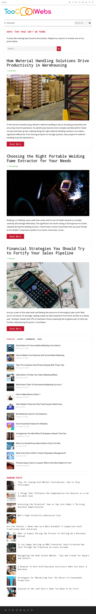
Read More (15, 144)
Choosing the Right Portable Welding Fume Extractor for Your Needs (46, 158)
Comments (30, 339)
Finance (12, 258)
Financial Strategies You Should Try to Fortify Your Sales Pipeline (46, 250)
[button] (4, 2)
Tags (39, 339)
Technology (13, 166)
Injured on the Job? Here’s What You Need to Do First (48, 588)
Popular (11, 339)
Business (12, 71)
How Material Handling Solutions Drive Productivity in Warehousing (48, 63)
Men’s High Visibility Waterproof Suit (39, 515)
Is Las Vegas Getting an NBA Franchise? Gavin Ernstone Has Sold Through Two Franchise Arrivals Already (51, 545)
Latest (20, 339)
